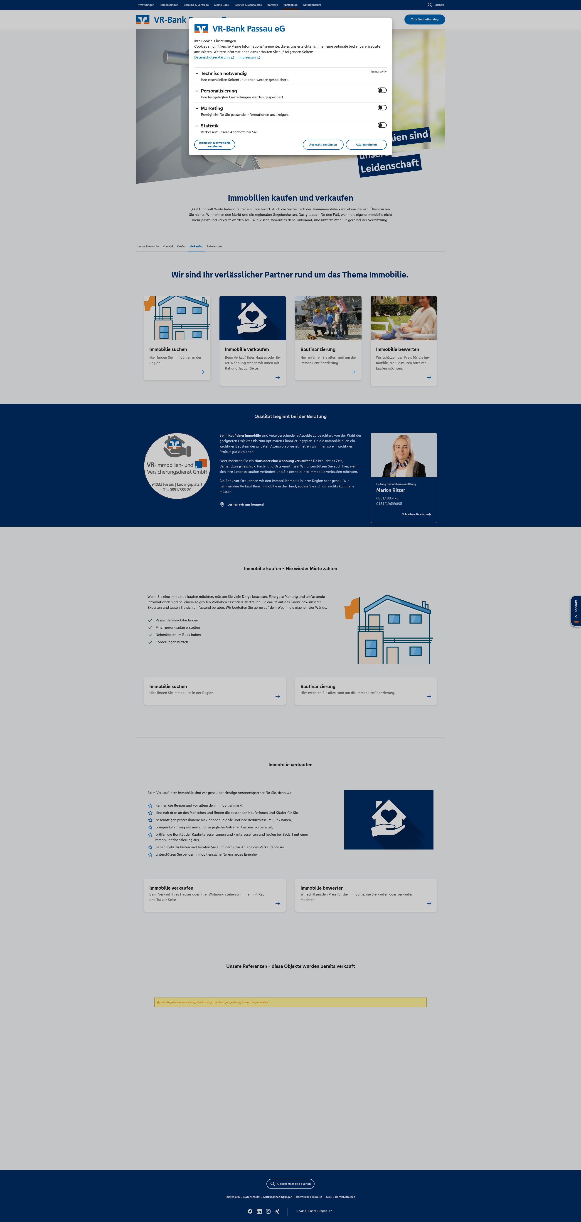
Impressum (247, 57)
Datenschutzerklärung (212, 57)
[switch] (382, 90)
